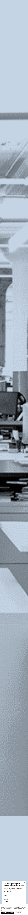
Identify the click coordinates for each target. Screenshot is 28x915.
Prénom (5, 895)
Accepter (4, 912)
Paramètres (18, 912)
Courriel (6, 899)
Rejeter (11, 912)
